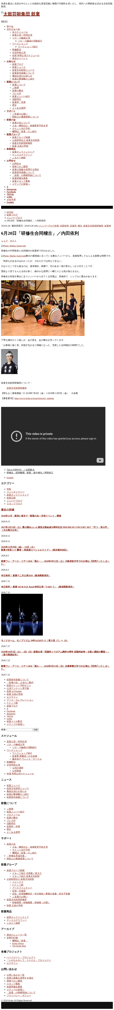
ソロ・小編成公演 (21, 38)
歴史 (14, 105)
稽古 (80, 226)
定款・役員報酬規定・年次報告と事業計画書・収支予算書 (41, 894)
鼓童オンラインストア (23, 152)
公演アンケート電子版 (18, 688)
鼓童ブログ (17, 64)
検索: (3, 729)
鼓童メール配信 (14, 721)
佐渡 (56, 226)
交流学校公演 (19, 52)
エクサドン (12, 697)
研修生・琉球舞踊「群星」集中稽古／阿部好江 (30, 472)
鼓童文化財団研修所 (22, 143)
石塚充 (73, 226)
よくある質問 (19, 108)
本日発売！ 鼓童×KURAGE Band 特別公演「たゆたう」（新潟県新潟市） (38, 587)
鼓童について (19, 84)
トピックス (17, 882)
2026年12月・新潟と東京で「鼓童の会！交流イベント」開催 (31, 516)
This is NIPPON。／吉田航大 (21, 470)
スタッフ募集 (13, 984)
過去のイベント (20, 58)
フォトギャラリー (15, 492)
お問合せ (16, 163)
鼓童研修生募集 (20, 178)
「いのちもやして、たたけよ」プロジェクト (29, 960)
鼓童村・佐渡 (19, 102)
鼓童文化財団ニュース (23, 70)
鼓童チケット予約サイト (19, 685)
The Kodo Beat (19, 946)
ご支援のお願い (20, 114)
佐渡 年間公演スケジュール (25, 55)
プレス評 (16, 93)
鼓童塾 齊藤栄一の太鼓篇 (24, 756)
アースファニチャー (22, 888)
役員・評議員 (19, 891)
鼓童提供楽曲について (23, 73)
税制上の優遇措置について (25, 117)
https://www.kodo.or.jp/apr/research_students (34, 398)
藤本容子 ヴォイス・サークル (27, 759)
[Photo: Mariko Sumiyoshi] (13, 246)
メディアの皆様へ (21, 184)
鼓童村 (107, 226)
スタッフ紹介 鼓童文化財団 (25, 876)
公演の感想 (17, 768)
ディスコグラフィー (22, 155)
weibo (9, 718)
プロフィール (13, 815)
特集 (9, 489)
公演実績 (16, 771)
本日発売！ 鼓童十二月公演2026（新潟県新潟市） (26, 575)
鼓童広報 (11, 498)
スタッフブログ (14, 503)
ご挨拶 (15, 87)
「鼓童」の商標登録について (26, 175)
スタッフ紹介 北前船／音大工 (27, 873)
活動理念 (16, 99)
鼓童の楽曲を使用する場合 (25, 169)
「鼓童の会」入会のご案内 (20, 682)
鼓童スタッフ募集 (21, 181)
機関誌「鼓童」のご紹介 (24, 131)
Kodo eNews (18, 943)
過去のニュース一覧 (17, 935)
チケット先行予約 (21, 128)
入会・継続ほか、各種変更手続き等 (30, 125)
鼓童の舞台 (17, 90)
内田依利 (64, 226)
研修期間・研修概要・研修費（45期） (31, 902)
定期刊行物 (12, 938)
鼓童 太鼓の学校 (20, 146)
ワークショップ (20, 44)
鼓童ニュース (19, 67)
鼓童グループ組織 (21, 137)
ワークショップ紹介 (28, 47)
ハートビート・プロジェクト (21, 957)
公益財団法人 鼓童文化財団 (25, 140)
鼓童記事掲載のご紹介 (23, 79)
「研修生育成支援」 (17, 856)
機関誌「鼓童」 (20, 940)
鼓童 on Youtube (14, 691)
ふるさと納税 (19, 158)
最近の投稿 (7, 509)
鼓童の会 (11, 844)
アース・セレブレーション (20, 700)
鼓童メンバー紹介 (21, 96)
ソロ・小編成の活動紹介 (30, 41)
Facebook (11, 711)
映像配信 (16, 49)
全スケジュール (20, 32)
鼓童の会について (21, 122)
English (10, 477)
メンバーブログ (46, 226)
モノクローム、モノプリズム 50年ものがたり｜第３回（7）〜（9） (34, 640)
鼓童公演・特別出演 (22, 35)
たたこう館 (12, 703)
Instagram (11, 713)
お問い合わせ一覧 (15, 975)
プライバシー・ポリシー (19, 995)
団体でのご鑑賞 (20, 166)
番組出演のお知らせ (22, 76)
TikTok (10, 716)
